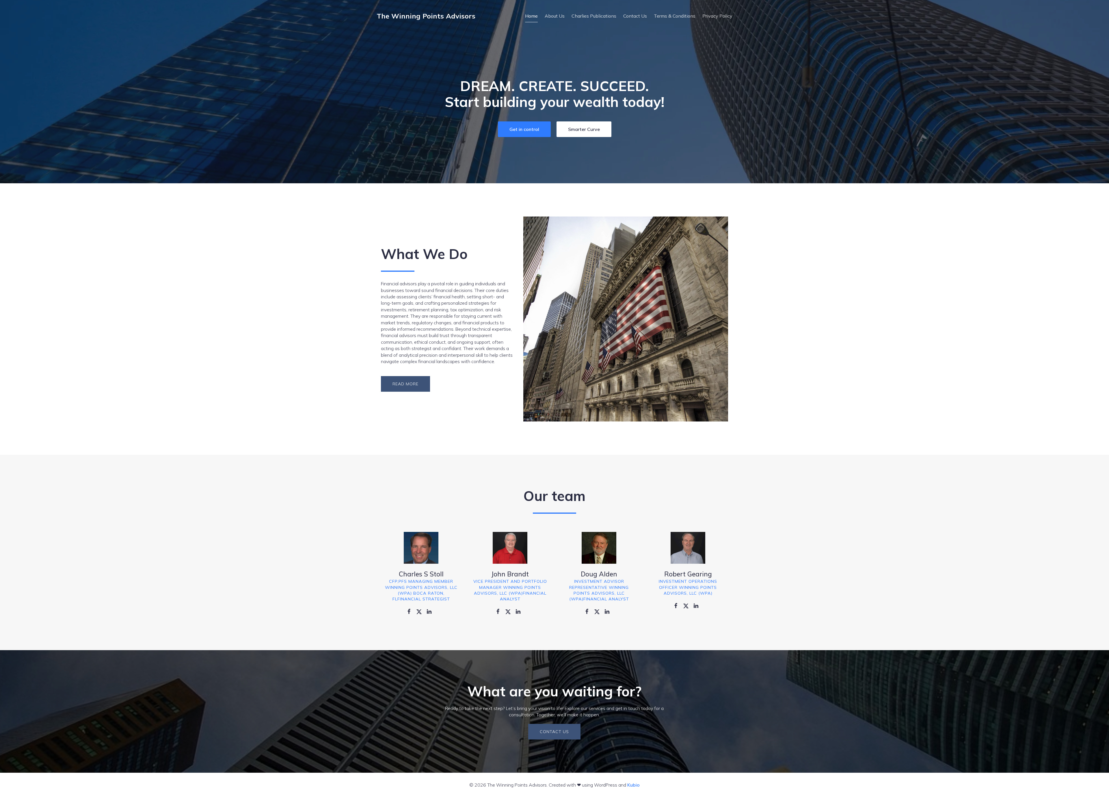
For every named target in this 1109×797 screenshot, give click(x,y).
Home (531, 16)
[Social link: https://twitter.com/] (421, 611)
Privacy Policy (717, 16)
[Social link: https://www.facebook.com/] (411, 611)
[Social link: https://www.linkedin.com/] (431, 611)
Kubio (633, 785)
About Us (555, 16)
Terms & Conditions (674, 16)
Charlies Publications (594, 16)
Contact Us (635, 16)
